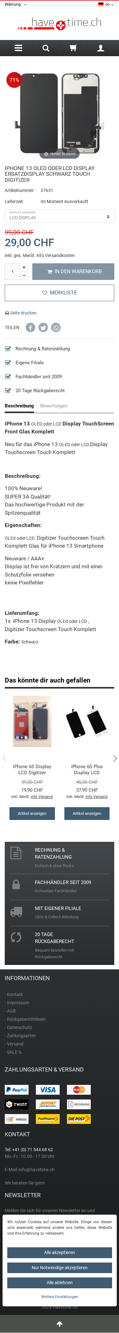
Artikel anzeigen (32, 813)
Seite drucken (22, 312)
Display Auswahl (23, 212)
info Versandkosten (55, 255)
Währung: (14, 4)
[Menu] (18, 48)
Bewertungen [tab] (54, 406)
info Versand (42, 797)
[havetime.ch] (59, 24)
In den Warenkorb (78, 271)
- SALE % (13, 1052)
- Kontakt (14, 994)
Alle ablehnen (60, 1282)
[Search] (45, 49)
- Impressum (17, 1002)
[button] (30, 327)
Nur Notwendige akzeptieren (60, 1267)
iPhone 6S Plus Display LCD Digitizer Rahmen (87, 769)
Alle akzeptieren (59, 1252)
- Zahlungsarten (20, 1035)
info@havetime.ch (37, 1169)
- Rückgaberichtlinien (25, 1019)
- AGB (10, 1010)
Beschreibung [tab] (19, 406)
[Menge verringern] (24, 276)
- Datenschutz (18, 1027)
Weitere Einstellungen (59, 1297)
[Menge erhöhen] (24, 267)
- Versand (14, 1043)
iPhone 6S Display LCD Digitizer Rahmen (32, 769)
